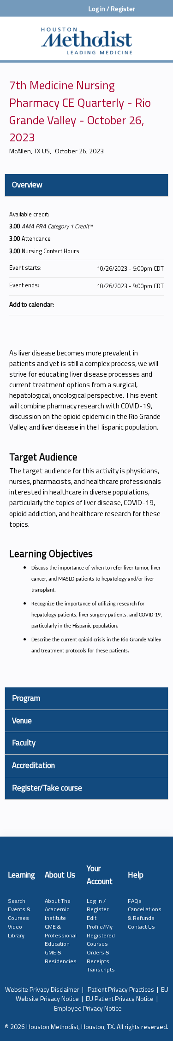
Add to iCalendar (144, 303)
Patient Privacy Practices (121, 989)
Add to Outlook (156, 303)
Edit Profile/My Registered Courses (101, 930)
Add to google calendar (120, 303)
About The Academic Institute (58, 909)
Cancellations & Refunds (144, 913)
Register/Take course (47, 788)
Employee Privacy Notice (88, 1008)
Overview (27, 185)
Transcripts (101, 969)
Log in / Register (112, 9)
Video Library (16, 931)
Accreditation (33, 765)
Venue (22, 721)
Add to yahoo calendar (132, 303)
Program (26, 698)
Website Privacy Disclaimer (42, 989)
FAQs (135, 900)
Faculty (24, 743)
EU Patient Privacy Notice (120, 998)
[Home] (86, 36)
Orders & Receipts (98, 956)
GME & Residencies (61, 956)
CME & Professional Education (61, 935)
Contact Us (141, 926)
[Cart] (146, 13)
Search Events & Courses (19, 909)
